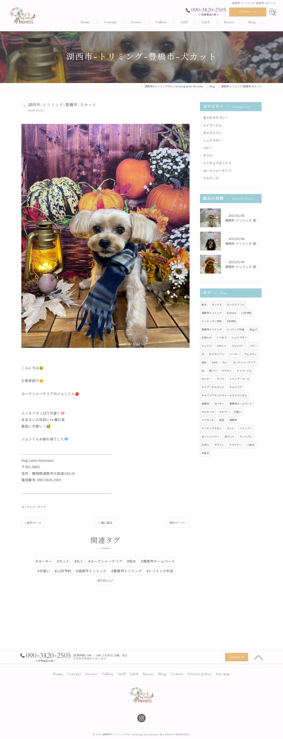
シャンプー (245, 428)
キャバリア (235, 387)
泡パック (229, 436)
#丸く (79, 561)
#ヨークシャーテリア (105, 561)
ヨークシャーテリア (33, 507)
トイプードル (212, 125)
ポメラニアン (212, 132)
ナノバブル (245, 436)
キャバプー (238, 345)
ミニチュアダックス (217, 163)
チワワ (208, 155)
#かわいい (105, 580)
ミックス (207, 345)
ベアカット (208, 420)
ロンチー (207, 378)
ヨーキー (219, 403)
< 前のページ (33, 523)
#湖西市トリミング (91, 570)
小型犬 (251, 444)
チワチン (227, 370)
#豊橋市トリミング (126, 570)
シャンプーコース (239, 378)
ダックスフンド (235, 304)
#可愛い (43, 570)
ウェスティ (250, 354)
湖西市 (233, 420)
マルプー (224, 412)
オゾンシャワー (210, 436)
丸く (225, 362)
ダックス (217, 304)
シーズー (234, 354)
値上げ (253, 329)
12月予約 (246, 313)
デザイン (219, 444)
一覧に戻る (105, 523)
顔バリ (213, 370)
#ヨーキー (44, 561)
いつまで (222, 337)
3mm (215, 362)
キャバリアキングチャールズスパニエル (224, 395)
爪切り (205, 444)
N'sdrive (231, 313)
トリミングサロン (212, 428)
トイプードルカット (213, 387)
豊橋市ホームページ (240, 403)
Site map (223, 674)
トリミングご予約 (212, 321)
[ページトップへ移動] (258, 657)
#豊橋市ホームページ (158, 561)
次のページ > (177, 523)
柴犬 (204, 304)
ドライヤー (235, 444)
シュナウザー (212, 140)
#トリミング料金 (160, 570)
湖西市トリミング (212, 313)
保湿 (221, 420)
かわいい (222, 345)
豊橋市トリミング (212, 329)
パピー (208, 148)
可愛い (238, 412)
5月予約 (231, 321)
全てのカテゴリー (215, 117)
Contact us (247, 11)
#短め (131, 561)
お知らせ (207, 337)
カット (231, 428)
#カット (63, 561)
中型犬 (205, 453)
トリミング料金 (235, 329)
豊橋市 (205, 403)
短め (204, 362)
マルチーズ (211, 178)
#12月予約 (63, 570)
